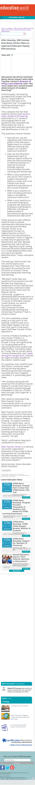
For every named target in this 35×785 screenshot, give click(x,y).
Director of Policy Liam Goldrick (16, 82)
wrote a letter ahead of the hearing (15, 115)
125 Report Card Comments (19, 706)
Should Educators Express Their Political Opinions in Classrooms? (21, 558)
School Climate (4, 476)
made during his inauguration (17, 354)
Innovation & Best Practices (24, 475)
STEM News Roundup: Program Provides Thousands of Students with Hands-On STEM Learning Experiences (16, 507)
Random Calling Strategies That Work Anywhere (13, 777)
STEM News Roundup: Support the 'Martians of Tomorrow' (21, 542)
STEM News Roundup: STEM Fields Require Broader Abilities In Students (22, 526)
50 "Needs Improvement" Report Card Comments (19, 726)
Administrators (12, 476)
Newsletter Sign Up (17, 17)
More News (16, 571)
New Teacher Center (11, 446)
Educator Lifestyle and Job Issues (9, 475)
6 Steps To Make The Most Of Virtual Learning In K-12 (14, 779)
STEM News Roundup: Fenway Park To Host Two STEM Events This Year (21, 487)
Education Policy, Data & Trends (17, 474)
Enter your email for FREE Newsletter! (17, 756)
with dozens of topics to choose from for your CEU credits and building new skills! (19, 690)
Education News (5, 474)
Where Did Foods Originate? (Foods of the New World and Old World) (20, 717)
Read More (26, 497)
